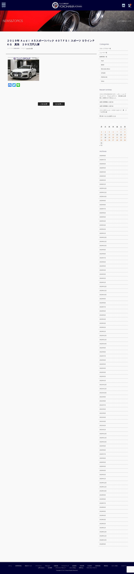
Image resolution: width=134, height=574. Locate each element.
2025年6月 (103, 213)
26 (109, 140)
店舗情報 (56, 565)
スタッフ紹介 (114, 565)
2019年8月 (103, 499)
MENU (5, 5)
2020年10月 (103, 442)
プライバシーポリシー (60, 567)
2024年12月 (103, 237)
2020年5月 (103, 462)
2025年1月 (103, 233)
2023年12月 (103, 286)
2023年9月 (103, 299)
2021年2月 (103, 425)
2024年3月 (103, 274)
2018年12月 (103, 532)
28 (117, 140)
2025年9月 (103, 200)
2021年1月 (103, 429)
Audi (102, 61)
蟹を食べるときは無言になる (108, 116)
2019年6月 (103, 507)
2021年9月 (103, 397)
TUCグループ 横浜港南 (67, 5)
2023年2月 (103, 327)
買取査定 (106, 565)
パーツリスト (38, 565)
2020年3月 (103, 470)
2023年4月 (103, 319)
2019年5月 (103, 511)
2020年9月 (103, 446)
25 (105, 140)
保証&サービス (28, 565)
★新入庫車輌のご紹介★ (106, 102)
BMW (102, 65)
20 (113, 137)
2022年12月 (103, 335)
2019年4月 (103, 515)
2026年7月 (103, 160)
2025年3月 (103, 225)
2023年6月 (103, 311)
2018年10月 (103, 540)
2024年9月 (103, 249)
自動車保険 (97, 565)
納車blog (81, 567)
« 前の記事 (43, 104)
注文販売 (90, 565)
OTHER (103, 73)
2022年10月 (103, 344)
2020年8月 (103, 450)
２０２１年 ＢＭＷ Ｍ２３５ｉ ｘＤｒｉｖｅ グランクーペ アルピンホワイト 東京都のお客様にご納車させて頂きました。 (113, 96)
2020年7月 (103, 454)
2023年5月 (103, 315)
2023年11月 (103, 290)
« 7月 (100, 145)
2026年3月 (103, 176)
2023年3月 (103, 323)
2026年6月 (103, 164)
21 (117, 137)
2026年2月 (103, 180)
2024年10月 (103, 245)
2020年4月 (103, 466)
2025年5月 (103, 217)
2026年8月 (103, 155)
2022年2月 (103, 376)
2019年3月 (103, 519)
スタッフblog (72, 567)
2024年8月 (103, 254)
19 (109, 137)
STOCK (123, 7)
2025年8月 (103, 204)
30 (125, 140)
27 (113, 140)
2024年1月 (103, 282)
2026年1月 (103, 184)
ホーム (10, 565)
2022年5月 (103, 364)
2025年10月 (103, 196)
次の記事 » (58, 104)
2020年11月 (103, 438)
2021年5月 (103, 413)
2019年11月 (103, 487)
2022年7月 (103, 356)
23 (125, 137)
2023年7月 (103, 307)
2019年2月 (103, 523)
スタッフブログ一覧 (105, 48)
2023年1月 (103, 331)
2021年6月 (103, 409)
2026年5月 (103, 168)
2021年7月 (103, 405)
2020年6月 (103, 458)
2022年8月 (103, 352)
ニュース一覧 (29, 48)
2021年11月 (103, 388)
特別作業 (82, 565)
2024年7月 (103, 258)
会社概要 (50, 567)
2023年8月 (103, 303)
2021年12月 (103, 384)
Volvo (102, 81)
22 (121, 137)
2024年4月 (103, 270)
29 (121, 140)
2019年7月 (103, 503)
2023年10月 (103, 294)
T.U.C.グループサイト (92, 567)
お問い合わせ (41, 567)
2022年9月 (103, 348)
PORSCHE (104, 77)
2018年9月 (103, 544)
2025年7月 (103, 209)
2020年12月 (103, 433)
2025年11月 (103, 192)
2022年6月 (103, 360)
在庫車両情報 (18, 565)
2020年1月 (103, 478)
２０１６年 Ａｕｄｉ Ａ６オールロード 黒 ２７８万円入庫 (113, 111)
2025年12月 (103, 188)
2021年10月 (103, 393)
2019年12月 (103, 483)
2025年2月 (103, 229)
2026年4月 (103, 172)
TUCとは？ (47, 565)
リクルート (123, 565)
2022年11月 (103, 339)
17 (101, 137)
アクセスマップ (65, 565)
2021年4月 (103, 417)
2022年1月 (103, 380)
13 (113, 135)
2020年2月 (103, 474)
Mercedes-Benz (105, 69)
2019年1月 (103, 527)
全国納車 (74, 565)
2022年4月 (103, 368)
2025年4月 (103, 221)
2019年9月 (103, 495)
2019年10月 (103, 491)
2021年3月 (103, 421)
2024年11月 (103, 241)
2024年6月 (103, 262)
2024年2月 (103, 278)
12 (109, 135)
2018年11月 (103, 536)
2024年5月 (103, 266)
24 (101, 140)
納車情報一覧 (103, 56)
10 (101, 135)
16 (125, 135)
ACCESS (129, 7)
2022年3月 (103, 372)
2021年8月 (103, 401)
